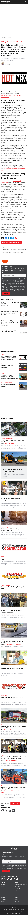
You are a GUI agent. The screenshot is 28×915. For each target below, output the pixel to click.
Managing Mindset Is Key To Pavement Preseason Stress (12, 669)
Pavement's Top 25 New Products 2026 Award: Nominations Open (12, 698)
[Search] (22, 2)
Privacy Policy (17, 290)
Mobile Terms (8, 290)
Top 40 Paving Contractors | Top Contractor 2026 (9, 330)
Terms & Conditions (12, 911)
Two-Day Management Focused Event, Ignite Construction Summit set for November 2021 (9, 376)
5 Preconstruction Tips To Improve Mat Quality (12, 641)
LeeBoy (6, 502)
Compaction (4, 695)
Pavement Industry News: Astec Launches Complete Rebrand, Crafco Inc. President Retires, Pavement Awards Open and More (9, 357)
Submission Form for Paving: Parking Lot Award (12, 587)
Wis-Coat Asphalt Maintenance (12, 644)
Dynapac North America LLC (11, 760)
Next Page (15, 803)
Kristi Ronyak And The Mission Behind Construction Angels (11, 611)
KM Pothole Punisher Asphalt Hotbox (9, 385)
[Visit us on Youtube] (14, 879)
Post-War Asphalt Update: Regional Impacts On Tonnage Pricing (9, 322)
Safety (3, 608)
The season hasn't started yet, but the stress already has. (12, 674)
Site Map (20, 911)
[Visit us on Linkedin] (13, 810)
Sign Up (6, 293)
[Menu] (25, 2)
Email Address (6, 272)
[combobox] (14, 35)
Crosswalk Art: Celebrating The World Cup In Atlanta (10, 303)
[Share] (6, 238)
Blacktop (19, 41)
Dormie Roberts (9, 63)
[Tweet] (12, 238)
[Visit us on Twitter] (6, 810)
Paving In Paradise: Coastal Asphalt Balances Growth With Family (13, 727)
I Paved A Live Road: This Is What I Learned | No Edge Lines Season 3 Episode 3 (13, 757)
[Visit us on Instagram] (10, 810)
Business (3, 373)
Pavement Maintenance (8, 41)
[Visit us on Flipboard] (17, 879)
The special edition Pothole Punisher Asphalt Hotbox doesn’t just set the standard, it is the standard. (14, 474)
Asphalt (3, 666)
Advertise (13, 909)
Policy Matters (5, 527)
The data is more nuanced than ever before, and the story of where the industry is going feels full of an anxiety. (14, 563)
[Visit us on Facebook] (2, 810)
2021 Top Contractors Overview (7, 366)
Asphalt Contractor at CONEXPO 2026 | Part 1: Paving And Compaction (13, 788)
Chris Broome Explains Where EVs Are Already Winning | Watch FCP (9, 313)
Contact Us (7, 909)
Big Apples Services (9, 443)
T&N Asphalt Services (9, 672)
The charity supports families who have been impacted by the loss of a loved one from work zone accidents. (13, 617)
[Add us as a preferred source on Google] (16, 238)
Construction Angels (9, 614)
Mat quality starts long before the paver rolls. (12, 646)
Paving (4, 42)
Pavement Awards (5, 585)
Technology (4, 496)
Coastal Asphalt (8, 730)
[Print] (2, 238)
